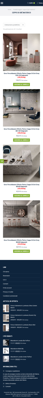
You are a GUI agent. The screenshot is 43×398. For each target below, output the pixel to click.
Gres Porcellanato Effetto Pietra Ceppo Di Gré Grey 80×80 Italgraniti (21, 242)
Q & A (4, 280)
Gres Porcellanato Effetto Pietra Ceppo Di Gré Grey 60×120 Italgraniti (21, 131)
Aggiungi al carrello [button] (21, 84)
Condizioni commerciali (10, 296)
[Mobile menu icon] (1, 3)
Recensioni (6, 276)
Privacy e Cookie (8, 292)
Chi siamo (6, 271)
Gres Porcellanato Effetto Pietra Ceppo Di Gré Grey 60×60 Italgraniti (21, 186)
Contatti (5, 284)
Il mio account (7, 288)
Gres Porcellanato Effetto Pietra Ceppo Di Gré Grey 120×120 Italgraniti (21, 75)
